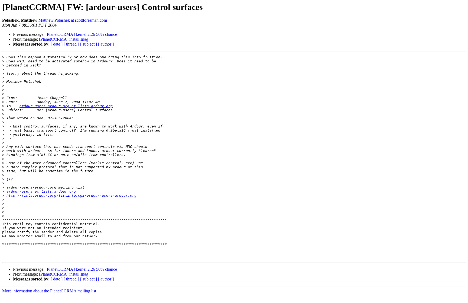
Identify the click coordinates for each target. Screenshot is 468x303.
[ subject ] (88, 44)
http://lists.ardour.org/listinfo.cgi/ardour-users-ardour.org (71, 195)
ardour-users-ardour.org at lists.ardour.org (66, 106)
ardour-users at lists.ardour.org (41, 191)
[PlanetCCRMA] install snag (63, 39)
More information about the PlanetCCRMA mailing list (49, 291)
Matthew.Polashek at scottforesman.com (72, 20)
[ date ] (57, 44)
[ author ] (106, 44)
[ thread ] (71, 44)
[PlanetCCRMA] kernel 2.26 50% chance (81, 34)
